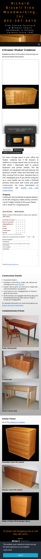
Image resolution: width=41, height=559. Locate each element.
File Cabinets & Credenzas (16, 422)
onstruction (19, 305)
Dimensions (18, 150)
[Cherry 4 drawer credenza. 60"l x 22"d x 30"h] (17, 140)
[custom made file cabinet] (20, 488)
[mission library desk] (20, 409)
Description (7, 150)
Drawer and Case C (8, 305)
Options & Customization (12, 152)
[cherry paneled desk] (20, 377)
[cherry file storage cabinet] (20, 519)
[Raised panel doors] (29, 140)
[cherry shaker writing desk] (20, 346)
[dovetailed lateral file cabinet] (20, 460)
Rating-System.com (13, 264)
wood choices (19, 284)
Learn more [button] (7, 550)
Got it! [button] (20, 555)
